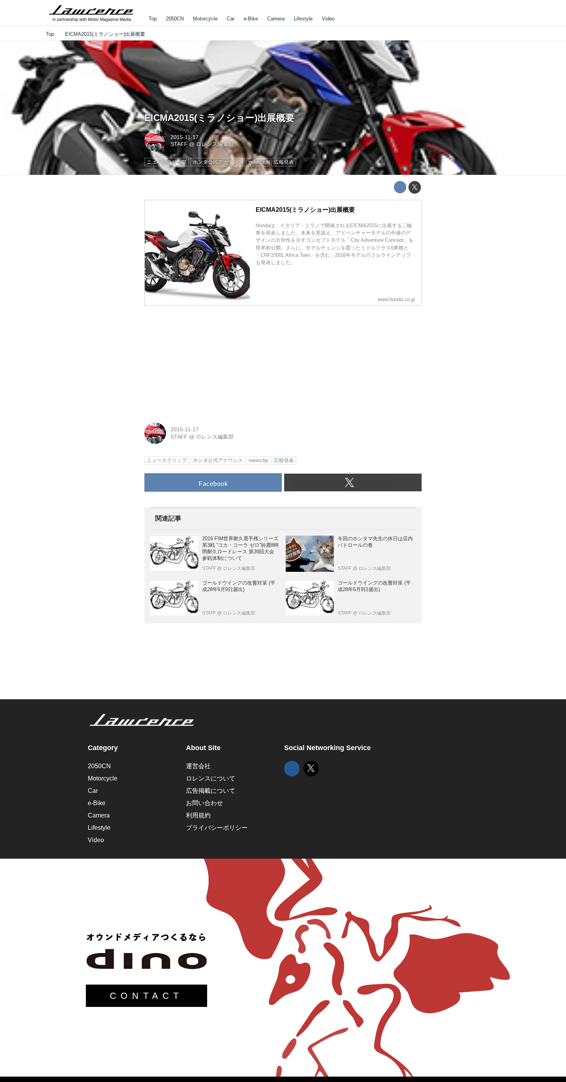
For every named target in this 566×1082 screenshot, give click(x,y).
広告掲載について (210, 790)
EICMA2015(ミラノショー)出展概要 (219, 117)
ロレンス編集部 (215, 144)
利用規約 (198, 815)
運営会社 (198, 766)
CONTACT (146, 996)
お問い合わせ (204, 803)
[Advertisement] (202, 360)
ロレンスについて (210, 778)
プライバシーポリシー (217, 827)
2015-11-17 (185, 137)
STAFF (179, 144)
